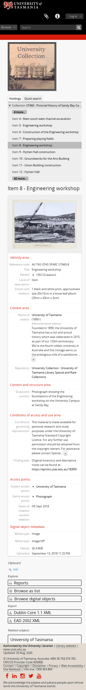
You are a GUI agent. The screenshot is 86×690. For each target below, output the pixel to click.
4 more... (19, 112)
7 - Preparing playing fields (36, 139)
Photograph (44, 496)
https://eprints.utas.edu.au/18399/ (54, 469)
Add (15, 569)
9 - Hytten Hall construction (37, 152)
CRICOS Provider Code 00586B (23, 662)
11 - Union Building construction (40, 165)
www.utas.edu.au (14, 649)
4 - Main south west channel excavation (45, 119)
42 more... (20, 178)
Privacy (53, 666)
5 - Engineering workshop (35, 125)
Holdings (15, 99)
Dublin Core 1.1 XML (32, 612)
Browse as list (26, 590)
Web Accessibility (72, 666)
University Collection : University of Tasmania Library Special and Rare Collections (54, 372)
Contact (8, 666)
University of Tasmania (47, 315)
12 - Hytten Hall (29, 172)
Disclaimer (39, 666)
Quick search (32, 99)
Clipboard (46, 16)
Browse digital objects (34, 598)
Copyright (23, 666)
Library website (66, 646)
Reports (20, 582)
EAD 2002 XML (26, 620)
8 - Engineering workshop (35, 145)
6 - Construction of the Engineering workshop (49, 132)
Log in (73, 16)
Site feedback (12, 669)
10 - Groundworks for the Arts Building (44, 159)
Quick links (57, 16)
